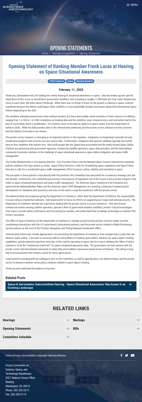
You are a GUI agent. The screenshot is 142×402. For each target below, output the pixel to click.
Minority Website (57, 355)
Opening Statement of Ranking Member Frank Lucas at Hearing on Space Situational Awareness (71, 69)
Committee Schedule (17, 337)
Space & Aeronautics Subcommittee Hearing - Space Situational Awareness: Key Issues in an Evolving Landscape (66, 286)
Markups (79, 320)
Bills (76, 329)
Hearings (9, 320)
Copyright (42, 355)
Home (45, 53)
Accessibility (28, 355)
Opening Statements (71, 48)
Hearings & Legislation (63, 53)
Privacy (17, 355)
